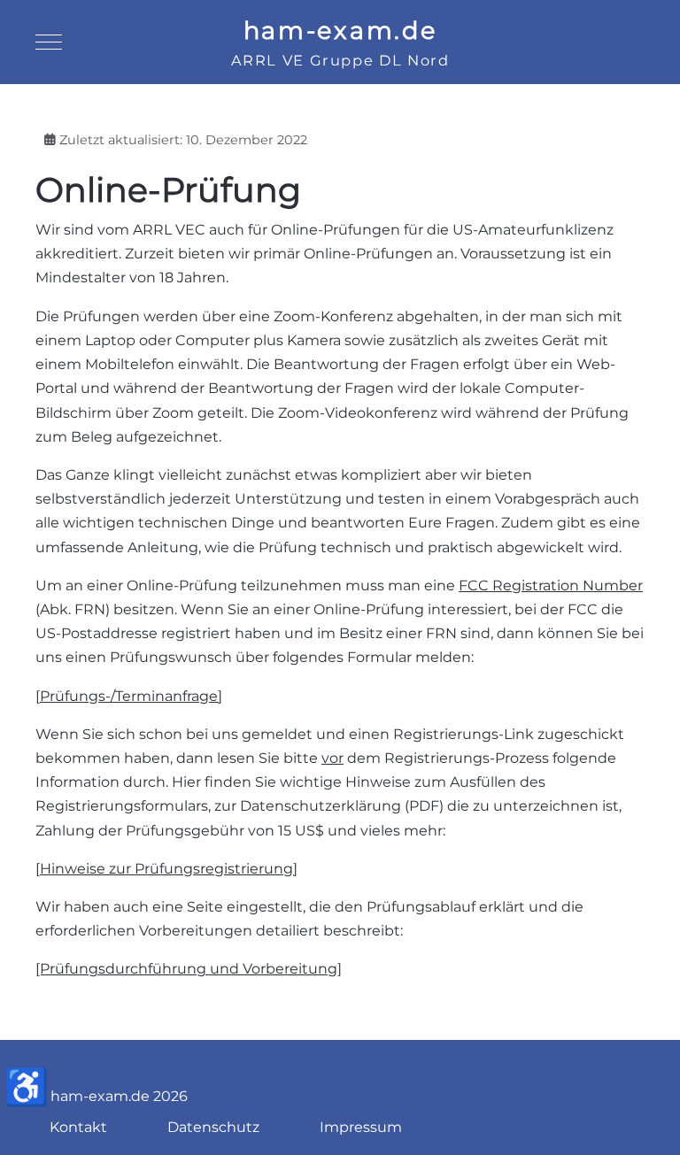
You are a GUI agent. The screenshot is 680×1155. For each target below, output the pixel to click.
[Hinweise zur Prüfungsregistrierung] (166, 868)
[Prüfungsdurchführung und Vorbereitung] (188, 968)
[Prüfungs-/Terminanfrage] (128, 696)
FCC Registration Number (551, 585)
